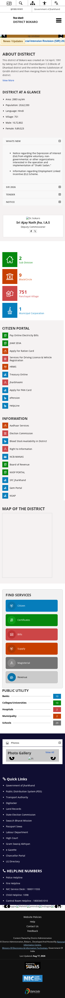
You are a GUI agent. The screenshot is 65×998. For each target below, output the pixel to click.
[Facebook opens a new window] (31, 231)
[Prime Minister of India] (33, 906)
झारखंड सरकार (17, 9)
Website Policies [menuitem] (33, 917)
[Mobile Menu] (59, 20)
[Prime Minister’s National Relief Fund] (21, 906)
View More (8, 80)
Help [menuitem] (32, 921)
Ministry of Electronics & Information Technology (25, 948)
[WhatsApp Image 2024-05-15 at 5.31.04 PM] (31, 758)
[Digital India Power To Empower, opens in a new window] (32, 991)
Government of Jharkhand (47, 9)
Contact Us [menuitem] (32, 926)
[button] (4, 35)
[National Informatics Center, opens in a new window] (32, 978)
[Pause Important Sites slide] (59, 908)
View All (50, 752)
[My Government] (11, 906)
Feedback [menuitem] (32, 930)
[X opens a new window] (35, 231)
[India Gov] (45, 906)
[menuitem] (9, 3)
